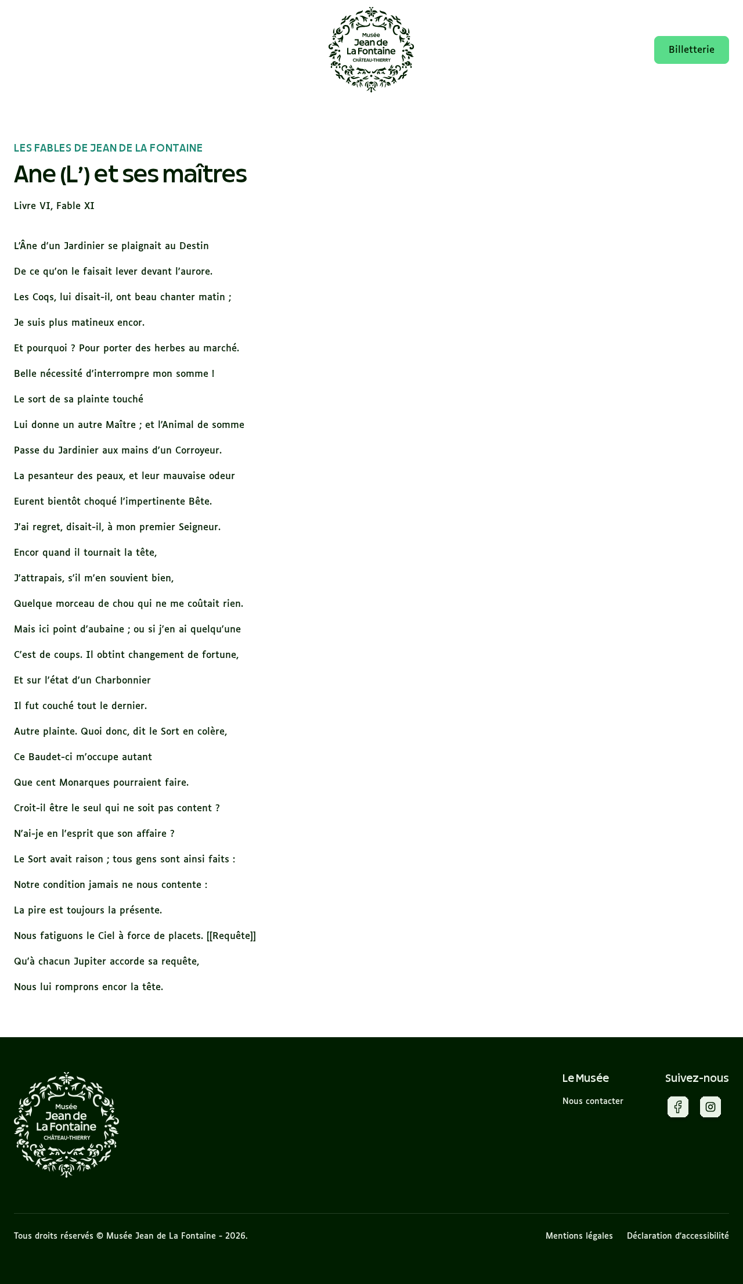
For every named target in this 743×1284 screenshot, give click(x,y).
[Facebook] (678, 1109)
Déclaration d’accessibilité (678, 1236)
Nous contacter (592, 1102)
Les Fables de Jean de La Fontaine (108, 148)
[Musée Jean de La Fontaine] (67, 1125)
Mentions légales (579, 1236)
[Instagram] (710, 1109)
